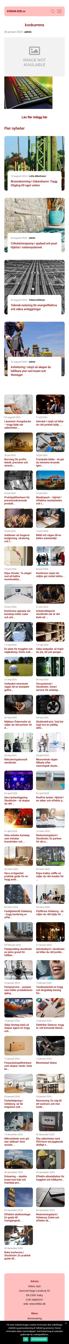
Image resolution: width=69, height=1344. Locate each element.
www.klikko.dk (37, 1303)
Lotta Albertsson (37, 176)
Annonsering (34, 1318)
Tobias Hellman (37, 300)
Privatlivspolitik (39, 1339)
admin (27, 31)
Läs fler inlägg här (34, 117)
